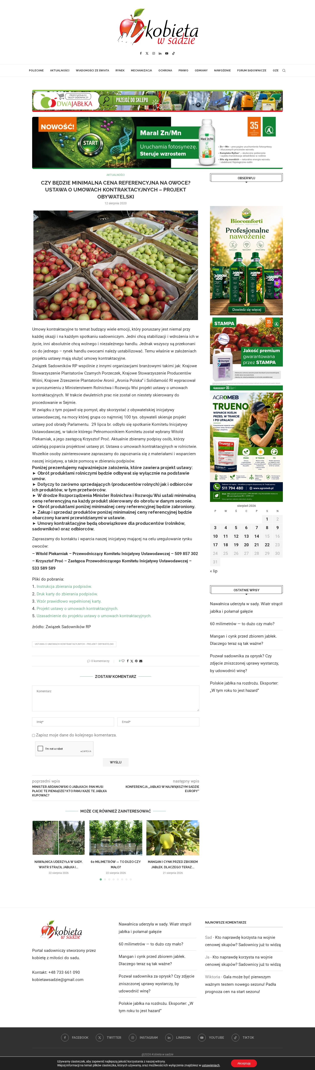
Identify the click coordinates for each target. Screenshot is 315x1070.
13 (246, 536)
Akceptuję (243, 1063)
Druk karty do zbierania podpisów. (67, 593)
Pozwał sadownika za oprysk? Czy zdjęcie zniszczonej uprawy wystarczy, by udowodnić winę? (244, 663)
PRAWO (183, 70)
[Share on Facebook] (128, 661)
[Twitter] (147, 53)
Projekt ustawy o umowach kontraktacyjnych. (77, 608)
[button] (38, 850)
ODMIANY (201, 70)
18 (225, 544)
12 (236, 536)
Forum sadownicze (251, 70)
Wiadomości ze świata (92, 70)
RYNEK (120, 70)
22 (267, 544)
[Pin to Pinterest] (136, 661)
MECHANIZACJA (141, 70)
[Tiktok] (173, 53)
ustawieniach (211, 1065)
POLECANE (36, 70)
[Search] (284, 70)
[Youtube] (166, 53)
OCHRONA (165, 70)
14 (256, 536)
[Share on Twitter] (131, 661)
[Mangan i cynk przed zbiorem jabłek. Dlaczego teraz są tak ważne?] (172, 837)
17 (215, 544)
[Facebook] (141, 53)
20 (246, 544)
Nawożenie (222, 70)
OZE (276, 70)
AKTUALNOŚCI (59, 70)
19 (236, 544)
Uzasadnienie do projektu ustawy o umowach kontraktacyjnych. (94, 615)
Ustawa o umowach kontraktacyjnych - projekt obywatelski (74, 644)
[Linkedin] (160, 53)
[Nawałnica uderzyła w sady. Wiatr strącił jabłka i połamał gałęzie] (58, 837)
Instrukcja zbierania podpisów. (64, 586)
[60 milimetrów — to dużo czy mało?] (115, 837)
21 (256, 544)
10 (215, 536)
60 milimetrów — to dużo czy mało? (242, 623)
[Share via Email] (140, 661)
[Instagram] (153, 53)
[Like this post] (123, 661)
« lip (214, 571)
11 (225, 536)
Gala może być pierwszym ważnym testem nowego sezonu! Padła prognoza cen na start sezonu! (240, 984)
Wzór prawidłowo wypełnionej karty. (69, 601)
